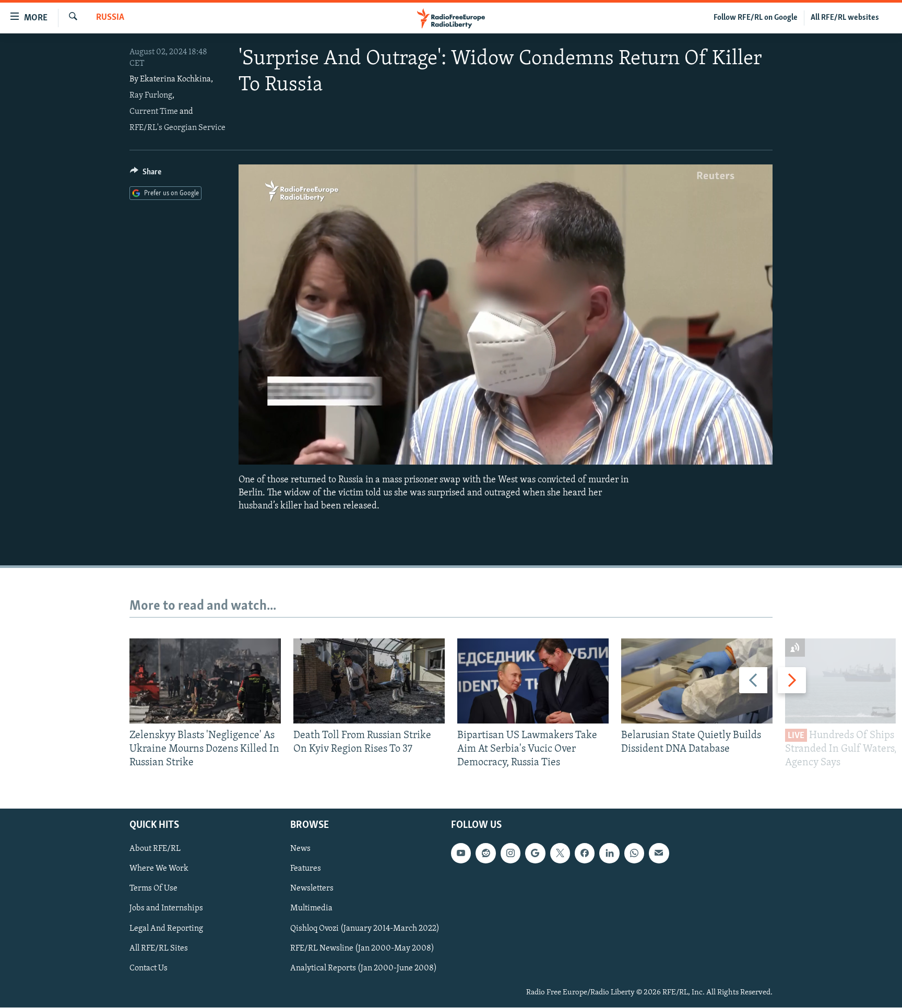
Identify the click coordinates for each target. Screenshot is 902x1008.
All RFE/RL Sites (158, 948)
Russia (110, 17)
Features (305, 869)
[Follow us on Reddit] (485, 853)
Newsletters (312, 889)
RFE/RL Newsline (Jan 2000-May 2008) (362, 948)
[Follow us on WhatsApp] (634, 853)
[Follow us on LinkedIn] (609, 853)
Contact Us (148, 968)
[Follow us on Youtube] (461, 853)
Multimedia (311, 909)
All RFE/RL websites (845, 18)
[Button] (145, 174)
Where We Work (158, 869)
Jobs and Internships (166, 909)
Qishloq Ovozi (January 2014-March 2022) (365, 928)
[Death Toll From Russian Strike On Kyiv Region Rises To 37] (369, 681)
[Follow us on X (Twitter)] (560, 853)
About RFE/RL (155, 849)
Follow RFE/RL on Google (756, 18)
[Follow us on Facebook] (585, 853)
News (300, 849)
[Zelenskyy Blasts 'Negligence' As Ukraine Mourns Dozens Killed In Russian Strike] (205, 681)
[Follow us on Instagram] (510, 853)
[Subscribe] (659, 853)
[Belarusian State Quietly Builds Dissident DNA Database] (697, 681)
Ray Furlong (150, 95)
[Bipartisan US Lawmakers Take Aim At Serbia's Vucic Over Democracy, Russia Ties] (533, 681)
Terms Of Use (153, 889)
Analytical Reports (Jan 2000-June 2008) (363, 968)
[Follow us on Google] (535, 853)
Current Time (153, 112)
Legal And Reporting (166, 928)
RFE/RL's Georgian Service (177, 128)
